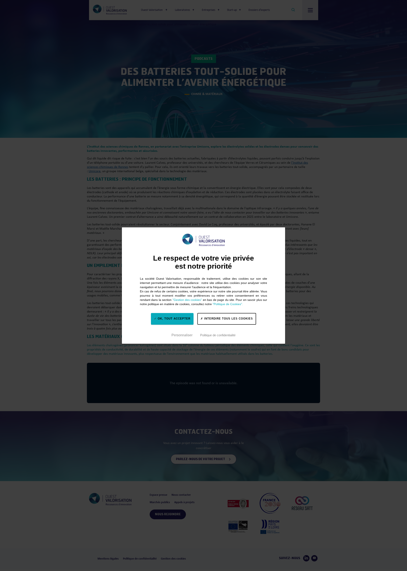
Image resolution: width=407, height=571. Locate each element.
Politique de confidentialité (218, 335)
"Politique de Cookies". (228, 304)
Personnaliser (181, 335)
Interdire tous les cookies (228, 318)
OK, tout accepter (173, 318)
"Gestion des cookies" (187, 300)
